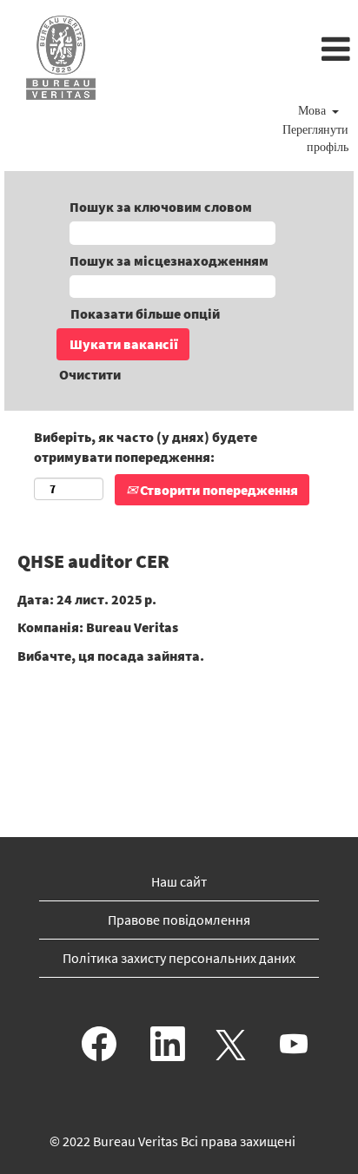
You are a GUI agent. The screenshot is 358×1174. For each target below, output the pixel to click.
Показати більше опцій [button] (145, 313)
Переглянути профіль (315, 139)
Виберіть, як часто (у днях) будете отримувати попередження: (145, 446)
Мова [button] (314, 111)
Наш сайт (179, 881)
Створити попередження (217, 489)
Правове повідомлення (179, 919)
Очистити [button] (90, 374)
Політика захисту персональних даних (179, 957)
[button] (238, 50)
